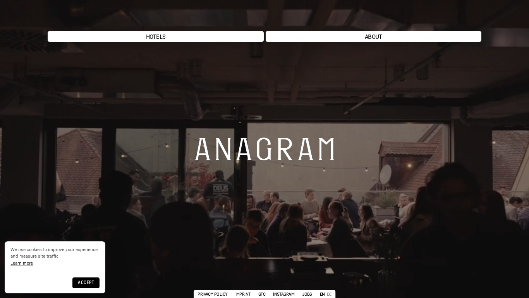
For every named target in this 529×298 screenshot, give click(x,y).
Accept (86, 282)
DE (329, 294)
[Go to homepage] (264, 16)
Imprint (243, 294)
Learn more (21, 263)
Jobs (307, 294)
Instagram (283, 294)
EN (322, 294)
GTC (261, 294)
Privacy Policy (212, 294)
